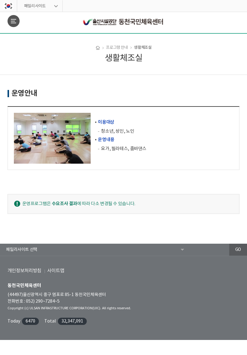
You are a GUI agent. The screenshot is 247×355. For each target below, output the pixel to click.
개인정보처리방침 (24, 270)
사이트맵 (55, 270)
